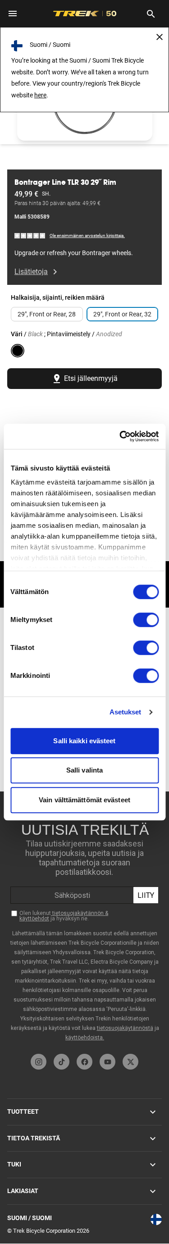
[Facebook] (84, 1062)
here (40, 95)
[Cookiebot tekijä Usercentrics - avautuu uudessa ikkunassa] (120, 436)
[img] (30, 235)
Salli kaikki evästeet (84, 741)
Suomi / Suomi (29, 1217)
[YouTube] (107, 1062)
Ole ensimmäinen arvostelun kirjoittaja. (87, 235)
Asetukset (126, 712)
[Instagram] (38, 1062)
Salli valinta (84, 770)
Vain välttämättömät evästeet (84, 800)
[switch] (146, 620)
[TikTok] (61, 1062)
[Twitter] (130, 1062)
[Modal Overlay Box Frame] (84, 920)
